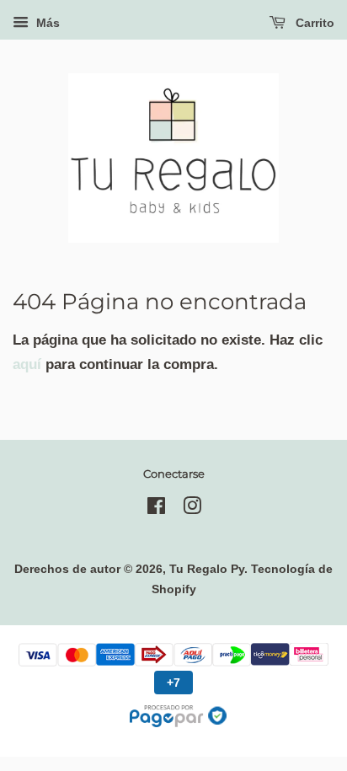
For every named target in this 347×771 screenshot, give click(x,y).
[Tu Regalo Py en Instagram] (192, 509)
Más (46, 22)
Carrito (313, 22)
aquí (27, 364)
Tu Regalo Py (206, 569)
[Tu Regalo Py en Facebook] (156, 509)
